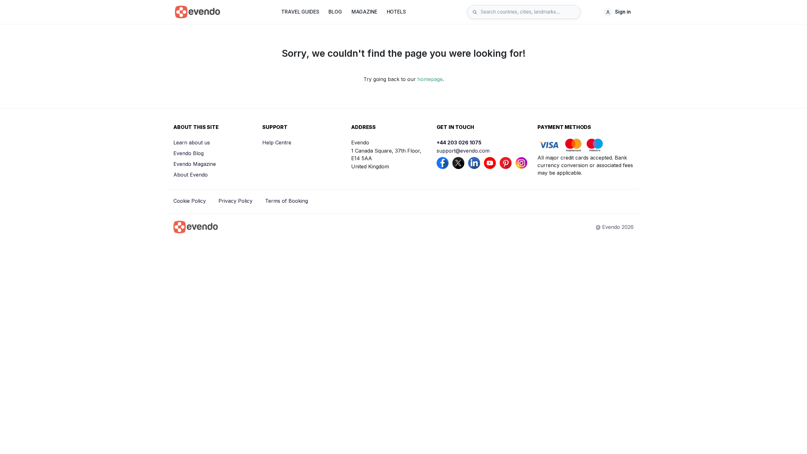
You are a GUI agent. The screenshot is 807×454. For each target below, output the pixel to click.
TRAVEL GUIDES (300, 12)
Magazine (364, 12)
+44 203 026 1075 (459, 142)
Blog (335, 12)
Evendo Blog (188, 153)
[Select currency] (593, 12)
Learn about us (191, 142)
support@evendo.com (463, 151)
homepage (430, 79)
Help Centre (276, 142)
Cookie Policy (189, 201)
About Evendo (190, 175)
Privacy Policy (235, 201)
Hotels (396, 12)
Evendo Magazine (194, 164)
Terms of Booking (286, 201)
